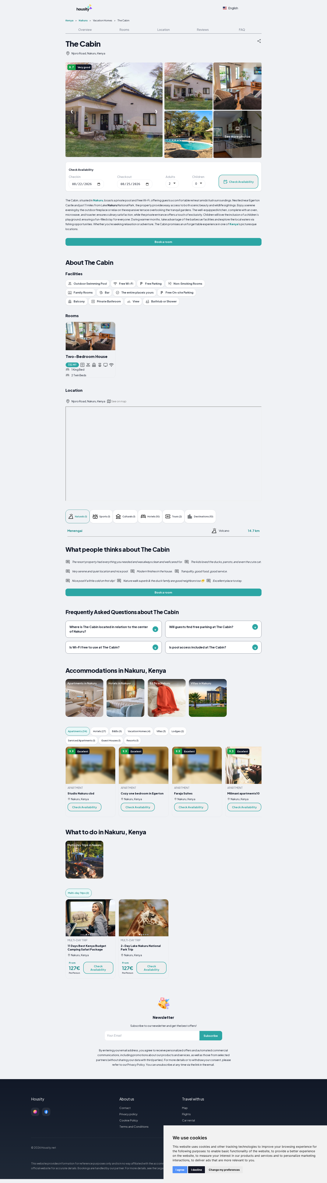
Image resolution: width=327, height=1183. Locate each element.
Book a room (163, 241)
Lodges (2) (178, 731)
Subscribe (211, 1035)
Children (198, 177)
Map (185, 1108)
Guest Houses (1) (111, 740)
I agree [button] (180, 1169)
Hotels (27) (99, 731)
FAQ (242, 30)
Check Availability (241, 181)
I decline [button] (196, 1169)
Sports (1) (104, 516)
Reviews (203, 30)
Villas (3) (161, 731)
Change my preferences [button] (224, 1169)
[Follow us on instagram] (35, 1112)
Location (163, 30)
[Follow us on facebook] (46, 1112)
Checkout (124, 177)
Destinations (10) (203, 516)
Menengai (74, 531)
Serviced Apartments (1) (81, 740)
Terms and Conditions (134, 1126)
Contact (125, 1108)
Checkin (75, 177)
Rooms (124, 30)
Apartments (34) (77, 731)
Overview (85, 30)
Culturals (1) (128, 516)
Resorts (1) (133, 740)
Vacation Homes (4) (139, 731)
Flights (186, 1114)
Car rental (188, 1120)
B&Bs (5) (117, 731)
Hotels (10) (153, 516)
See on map (118, 401)
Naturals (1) (81, 516)
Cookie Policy (128, 1120)
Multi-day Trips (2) (78, 892)
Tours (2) (177, 516)
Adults (170, 177)
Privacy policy (128, 1114)
